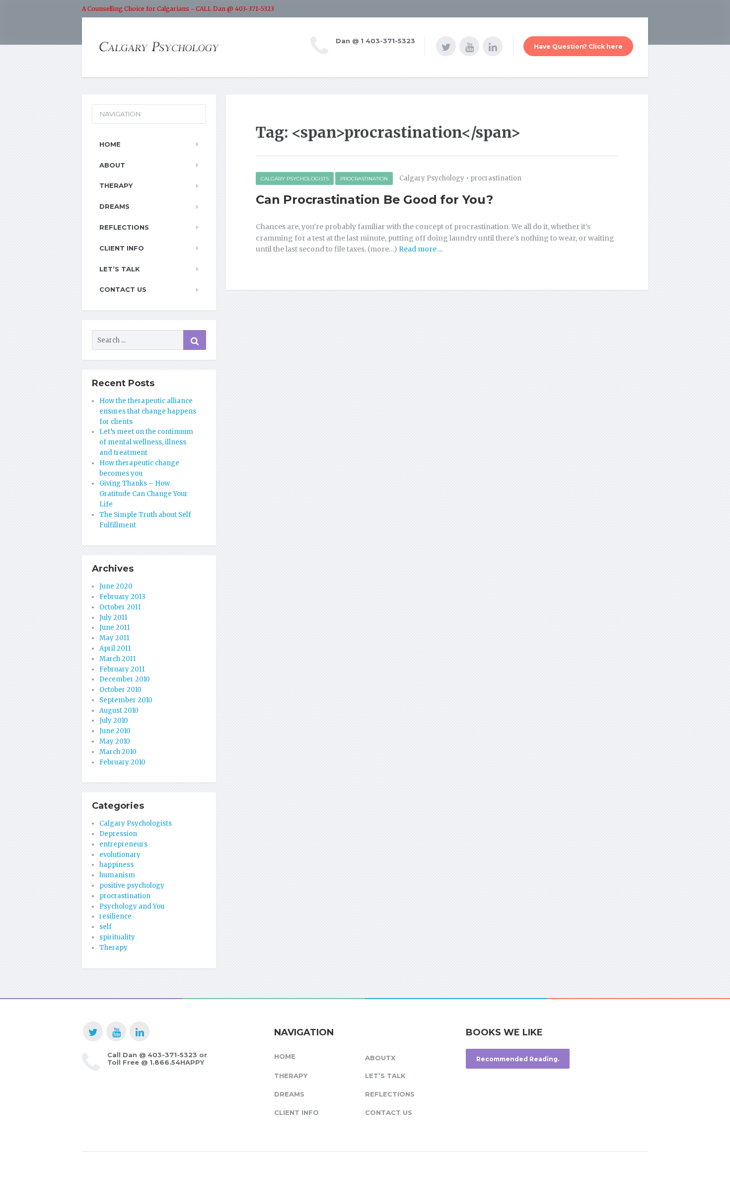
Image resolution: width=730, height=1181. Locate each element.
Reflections (124, 227)
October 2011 (120, 607)
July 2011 (113, 617)
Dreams (114, 206)
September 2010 (125, 700)
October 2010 (120, 689)
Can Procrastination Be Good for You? (374, 199)
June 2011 (114, 627)
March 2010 (118, 752)
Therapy (116, 185)
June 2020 (116, 586)
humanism (117, 875)
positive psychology (131, 885)
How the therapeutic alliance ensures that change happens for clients (147, 411)
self (105, 927)
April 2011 (115, 648)
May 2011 (114, 638)
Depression (118, 834)
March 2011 (117, 659)
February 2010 (122, 762)
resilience (115, 916)
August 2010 (119, 710)
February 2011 (122, 669)
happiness (116, 864)
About (112, 165)
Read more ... (419, 249)
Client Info (121, 248)
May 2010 (114, 741)
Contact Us (122, 289)
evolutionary (120, 854)
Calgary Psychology (431, 178)
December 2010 (124, 679)
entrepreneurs (123, 844)
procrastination (364, 178)
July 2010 (113, 720)
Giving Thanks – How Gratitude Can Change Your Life (143, 493)
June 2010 (115, 731)
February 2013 (122, 596)
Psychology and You (131, 906)
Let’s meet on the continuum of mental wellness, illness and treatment (146, 442)
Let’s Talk (119, 269)
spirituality (117, 937)
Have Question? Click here (578, 46)
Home (110, 144)
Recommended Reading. (517, 1059)
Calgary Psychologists (295, 178)
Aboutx (380, 1058)
